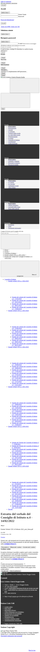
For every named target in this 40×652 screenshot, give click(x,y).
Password (21, 16)
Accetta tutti (29, 547)
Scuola (6, 251)
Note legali (7, 608)
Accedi (3, 5)
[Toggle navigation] (15, 100)
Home (6, 250)
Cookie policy (8, 607)
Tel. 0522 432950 (12, 586)
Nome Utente (22, 14)
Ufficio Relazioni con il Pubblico (14, 612)
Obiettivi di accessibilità (11, 615)
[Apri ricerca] (24, 85)
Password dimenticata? (7, 20)
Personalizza (4, 547)
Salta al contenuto (6, 1)
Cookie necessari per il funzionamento (12, 564)
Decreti (10, 509)
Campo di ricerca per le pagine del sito (12, 231)
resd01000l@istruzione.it (23, 588)
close (2, 109)
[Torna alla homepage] (20, 77)
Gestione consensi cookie (11, 619)
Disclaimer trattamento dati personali (11, 636)
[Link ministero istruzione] (9, 3)
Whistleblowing (9, 617)
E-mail (20, 43)
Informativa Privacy (10, 610)
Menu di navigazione (26, 275)
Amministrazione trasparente (12, 620)
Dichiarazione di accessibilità (12, 614)
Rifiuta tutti (15, 547)
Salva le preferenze (15, 571)
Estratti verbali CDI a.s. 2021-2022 (14, 255)
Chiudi (3, 57)
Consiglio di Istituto (10, 253)
